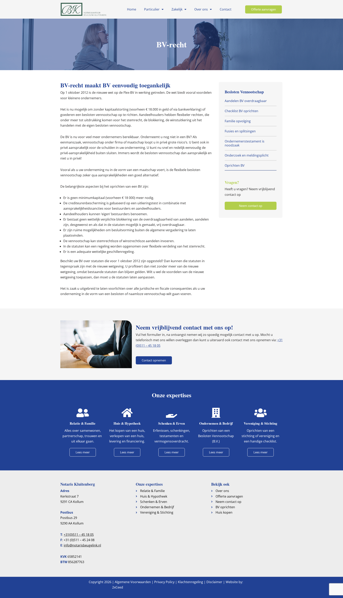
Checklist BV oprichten (241, 111)
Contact (225, 9)
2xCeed (117, 587)
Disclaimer (214, 582)
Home (131, 9)
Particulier (152, 9)
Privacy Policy (164, 582)
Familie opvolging (238, 121)
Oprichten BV (235, 165)
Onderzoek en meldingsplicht (247, 155)
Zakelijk (177, 9)
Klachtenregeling (190, 582)
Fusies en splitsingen (240, 131)
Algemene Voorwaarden (133, 582)
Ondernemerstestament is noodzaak (244, 143)
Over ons (201, 9)
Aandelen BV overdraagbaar (246, 101)
